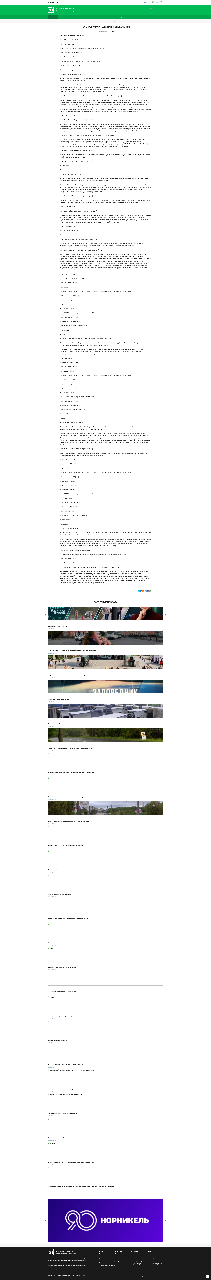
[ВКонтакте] (141, 591)
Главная (84, 21)
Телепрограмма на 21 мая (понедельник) (119, 21)
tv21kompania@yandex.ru (138, 1265)
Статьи (161, 17)
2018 (97, 21)
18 (106, 21)
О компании (97, 17)
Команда (119, 17)
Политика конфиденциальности (139, 1276)
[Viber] (148, 591)
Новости (53, 17)
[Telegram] (146, 591)
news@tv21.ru (156, 1265)
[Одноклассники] (143, 591)
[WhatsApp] (150, 591)
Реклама (140, 17)
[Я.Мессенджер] (139, 591)
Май (102, 21)
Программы (74, 17)
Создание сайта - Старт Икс (156, 1276)
